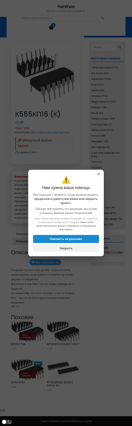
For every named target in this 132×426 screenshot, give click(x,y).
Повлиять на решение (66, 239)
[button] (7, 422)
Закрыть (66, 248)
